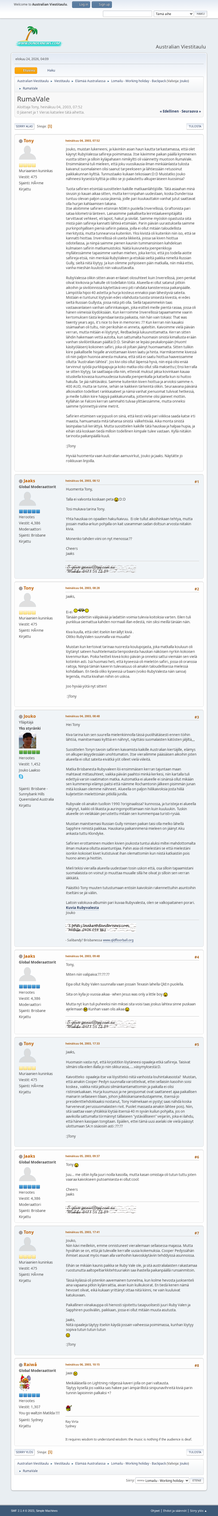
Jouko (184, 81)
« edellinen (169, 111)
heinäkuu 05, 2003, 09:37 (82, 1156)
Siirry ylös (24, 1452)
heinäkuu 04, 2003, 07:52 (82, 140)
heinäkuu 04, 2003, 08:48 (82, 716)
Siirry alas (24, 126)
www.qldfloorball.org (118, 940)
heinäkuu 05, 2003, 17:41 (82, 1232)
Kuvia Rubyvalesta (82, 907)
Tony (29, 141)
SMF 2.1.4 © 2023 (22, 1510)
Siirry (130, 1480)
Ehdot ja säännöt (175, 1511)
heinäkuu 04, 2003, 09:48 (82, 956)
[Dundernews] (21, 782)
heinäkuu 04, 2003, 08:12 (82, 481)
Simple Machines (47, 1510)
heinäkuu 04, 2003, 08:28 (82, 588)
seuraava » (191, 111)
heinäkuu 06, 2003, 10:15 (82, 1364)
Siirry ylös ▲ (198, 1511)
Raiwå (30, 1364)
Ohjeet (155, 1511)
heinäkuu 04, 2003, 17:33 (82, 1043)
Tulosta (195, 126)
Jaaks (29, 481)
